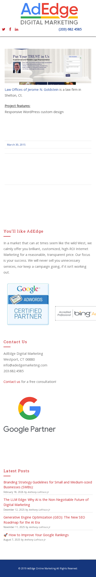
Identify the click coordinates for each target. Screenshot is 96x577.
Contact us (11, 381)
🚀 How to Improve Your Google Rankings (36, 535)
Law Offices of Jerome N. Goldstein (32, 89)
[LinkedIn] (16, 29)
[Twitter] (3, 29)
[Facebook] (10, 29)
